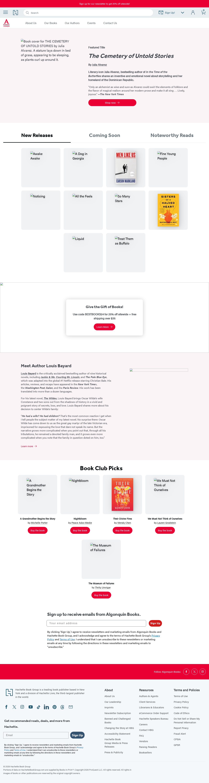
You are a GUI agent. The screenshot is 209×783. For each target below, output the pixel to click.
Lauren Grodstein (166, 522)
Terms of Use (181, 696)
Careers (143, 724)
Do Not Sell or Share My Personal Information (187, 720)
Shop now (110, 102)
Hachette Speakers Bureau (153, 718)
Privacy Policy (181, 701)
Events (91, 23)
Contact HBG (146, 730)
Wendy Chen (124, 522)
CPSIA (177, 739)
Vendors (143, 741)
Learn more (27, 446)
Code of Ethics (181, 713)
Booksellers (145, 752)
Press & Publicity (113, 752)
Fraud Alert (180, 733)
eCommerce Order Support (154, 713)
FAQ (141, 735)
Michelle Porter (39, 522)
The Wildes (50, 398)
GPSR (177, 745)
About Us (30, 23)
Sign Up (155, 623)
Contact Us (110, 23)
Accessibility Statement (117, 733)
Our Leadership (112, 701)
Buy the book (38, 530)
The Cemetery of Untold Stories (131, 55)
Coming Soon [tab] (104, 135)
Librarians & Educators (151, 707)
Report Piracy (181, 728)
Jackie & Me (48, 377)
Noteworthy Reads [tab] (172, 135)
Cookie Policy (181, 707)
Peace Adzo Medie (82, 522)
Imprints (108, 707)
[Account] (193, 13)
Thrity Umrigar (103, 587)
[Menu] (5, 12)
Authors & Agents (148, 696)
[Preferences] (182, 13)
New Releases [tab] (37, 135)
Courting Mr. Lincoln (68, 377)
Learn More (102, 326)
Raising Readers (148, 747)
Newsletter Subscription (117, 713)
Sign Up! (170, 12)
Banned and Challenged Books (117, 720)
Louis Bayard (28, 373)
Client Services (147, 701)
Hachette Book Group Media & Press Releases (116, 742)
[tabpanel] (104, 213)
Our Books (50, 23)
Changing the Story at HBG (119, 728)
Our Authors (72, 23)
